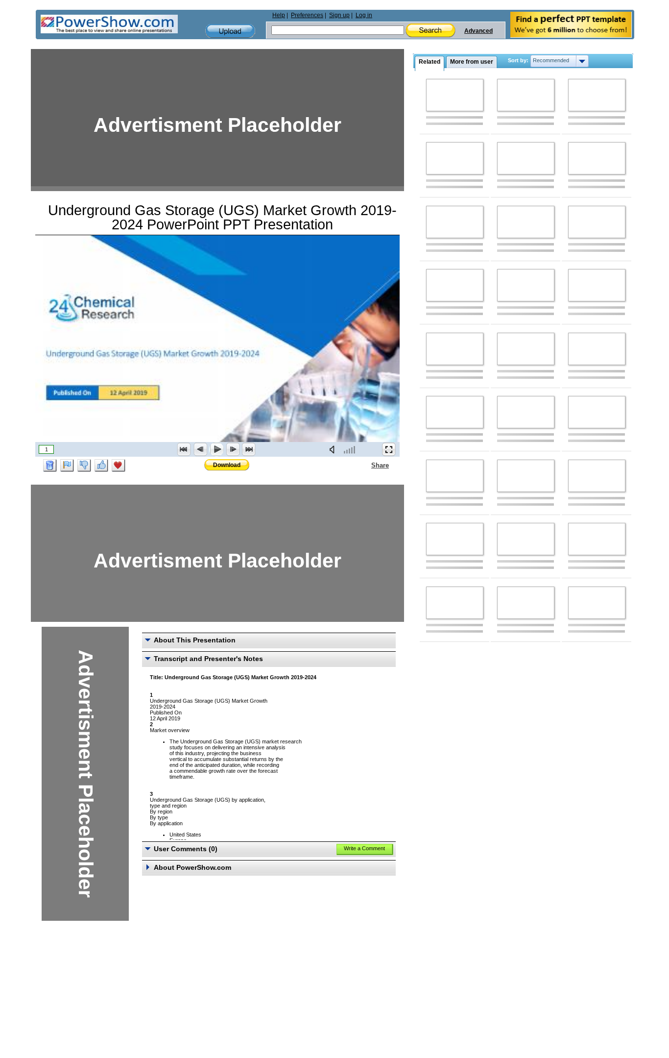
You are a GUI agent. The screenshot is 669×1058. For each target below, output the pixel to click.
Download (226, 465)
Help (278, 15)
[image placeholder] (454, 95)
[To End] (248, 449)
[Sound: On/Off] (334, 449)
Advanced (478, 30)
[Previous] (200, 449)
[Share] (365, 465)
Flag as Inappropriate (67, 465)
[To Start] (184, 449)
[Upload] (230, 31)
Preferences (307, 15)
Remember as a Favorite (118, 465)
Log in (364, 15)
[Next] (232, 449)
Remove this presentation (50, 465)
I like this (101, 465)
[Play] (216, 449)
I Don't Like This (84, 465)
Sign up (339, 15)
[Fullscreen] (389, 449)
